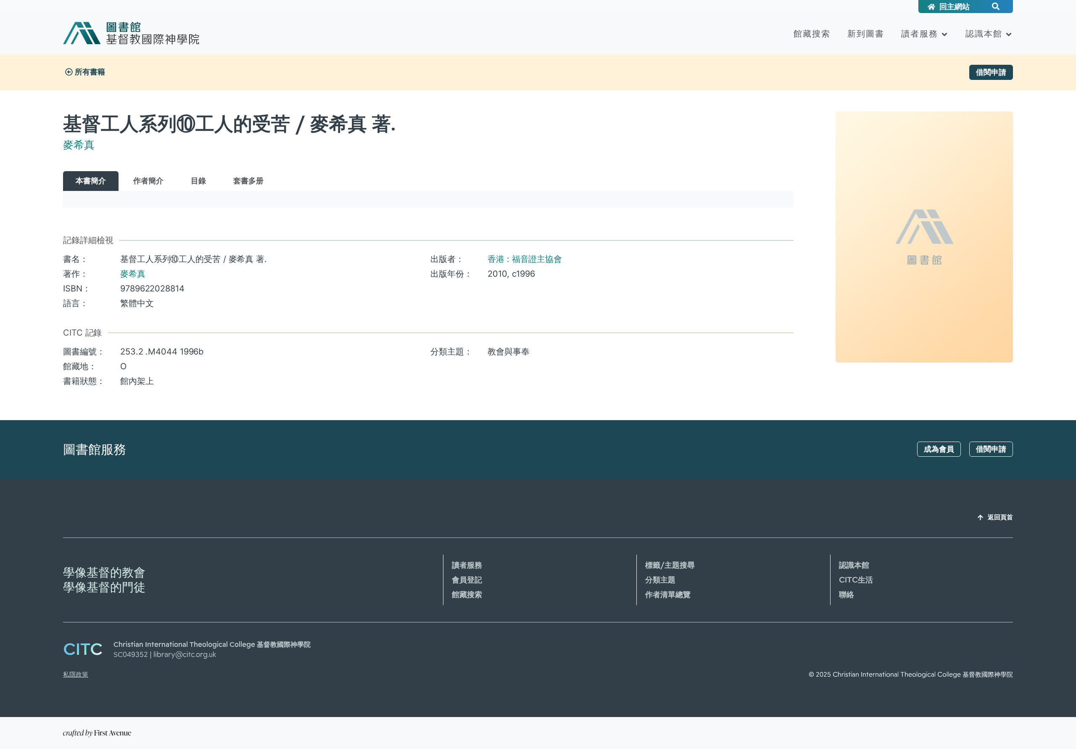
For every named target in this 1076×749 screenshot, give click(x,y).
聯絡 (846, 594)
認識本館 (983, 34)
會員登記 (467, 580)
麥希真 (79, 144)
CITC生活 (856, 580)
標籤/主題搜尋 (670, 565)
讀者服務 (919, 34)
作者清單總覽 (668, 594)
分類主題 (660, 580)
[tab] (91, 181)
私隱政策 (75, 674)
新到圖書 (865, 34)
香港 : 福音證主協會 (525, 259)
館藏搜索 (812, 34)
